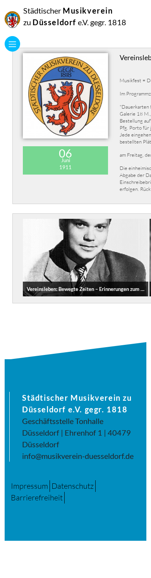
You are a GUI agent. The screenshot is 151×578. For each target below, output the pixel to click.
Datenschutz (72, 486)
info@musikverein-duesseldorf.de (78, 455)
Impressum (29, 486)
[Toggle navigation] (12, 44)
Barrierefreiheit (37, 497)
